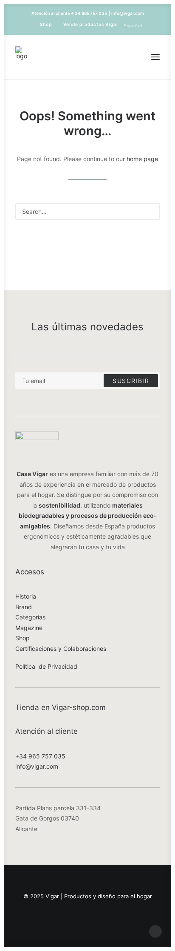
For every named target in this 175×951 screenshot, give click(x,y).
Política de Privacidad (46, 666)
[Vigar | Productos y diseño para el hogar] (21, 57)
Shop (46, 24)
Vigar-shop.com (79, 707)
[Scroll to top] (155, 930)
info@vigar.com (36, 766)
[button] (155, 57)
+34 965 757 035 (40, 756)
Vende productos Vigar (91, 24)
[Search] (87, 211)
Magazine (28, 627)
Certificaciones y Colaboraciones (60, 648)
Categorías (30, 617)
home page (142, 158)
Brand (23, 606)
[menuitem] (42, 24)
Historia (25, 596)
